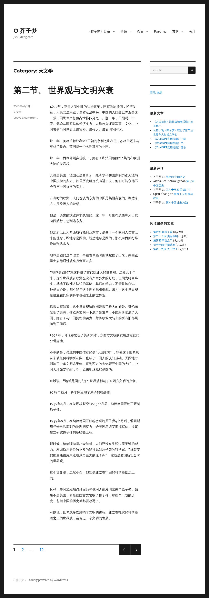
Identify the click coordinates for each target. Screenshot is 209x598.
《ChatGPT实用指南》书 (168, 143)
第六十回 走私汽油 (177, 202)
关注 (192, 31)
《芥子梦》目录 (98, 31)
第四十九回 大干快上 (165, 249)
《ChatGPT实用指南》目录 (169, 147)
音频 (123, 31)
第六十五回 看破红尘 (178, 189)
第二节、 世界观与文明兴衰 (63, 90)
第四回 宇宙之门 (162, 240)
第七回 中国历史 (175, 177)
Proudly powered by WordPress (48, 580)
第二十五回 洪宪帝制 (165, 236)
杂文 (140, 31)
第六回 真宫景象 (162, 232)
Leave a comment (25, 117)
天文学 (17, 111)
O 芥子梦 (25, 30)
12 (43, 549)
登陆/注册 (156, 92)
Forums (160, 31)
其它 (175, 31)
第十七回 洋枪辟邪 (164, 245)
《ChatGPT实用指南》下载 (169, 139)
